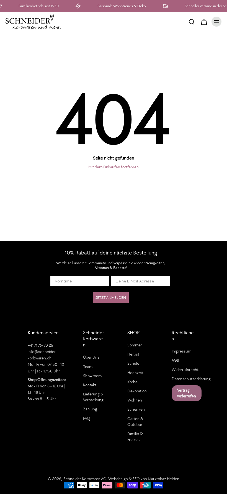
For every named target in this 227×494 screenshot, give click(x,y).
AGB (175, 360)
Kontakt (89, 384)
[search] (191, 21)
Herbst (133, 354)
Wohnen (134, 400)
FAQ (86, 418)
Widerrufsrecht (185, 369)
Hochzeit (135, 372)
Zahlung (90, 408)
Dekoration (137, 390)
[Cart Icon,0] (204, 21)
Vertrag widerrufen (186, 393)
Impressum (181, 351)
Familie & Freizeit (135, 436)
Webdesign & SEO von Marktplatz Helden (143, 478)
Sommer (134, 345)
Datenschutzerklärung (185, 378)
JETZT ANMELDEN (111, 297)
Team (87, 366)
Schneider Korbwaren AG (84, 478)
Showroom (92, 375)
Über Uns (91, 357)
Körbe (132, 381)
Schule (133, 363)
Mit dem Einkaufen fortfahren (113, 166)
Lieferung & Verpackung (93, 397)
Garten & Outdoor (135, 421)
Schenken (136, 409)
